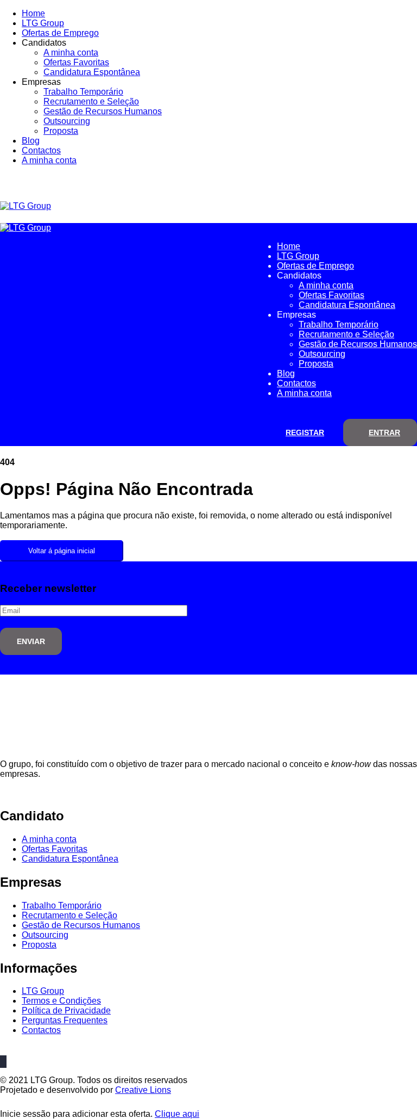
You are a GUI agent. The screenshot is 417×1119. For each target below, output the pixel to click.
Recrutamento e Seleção (91, 101)
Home (33, 13)
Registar (305, 432)
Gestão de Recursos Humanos (102, 111)
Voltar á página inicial (61, 551)
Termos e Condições (61, 1000)
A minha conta (70, 52)
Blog (31, 140)
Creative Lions (143, 1090)
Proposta (60, 130)
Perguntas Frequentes (65, 1020)
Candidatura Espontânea (91, 72)
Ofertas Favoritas (76, 62)
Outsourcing (66, 121)
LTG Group (43, 23)
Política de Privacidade (66, 1010)
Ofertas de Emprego (60, 33)
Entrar (384, 432)
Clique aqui (177, 1113)
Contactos (41, 150)
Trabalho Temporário (83, 91)
